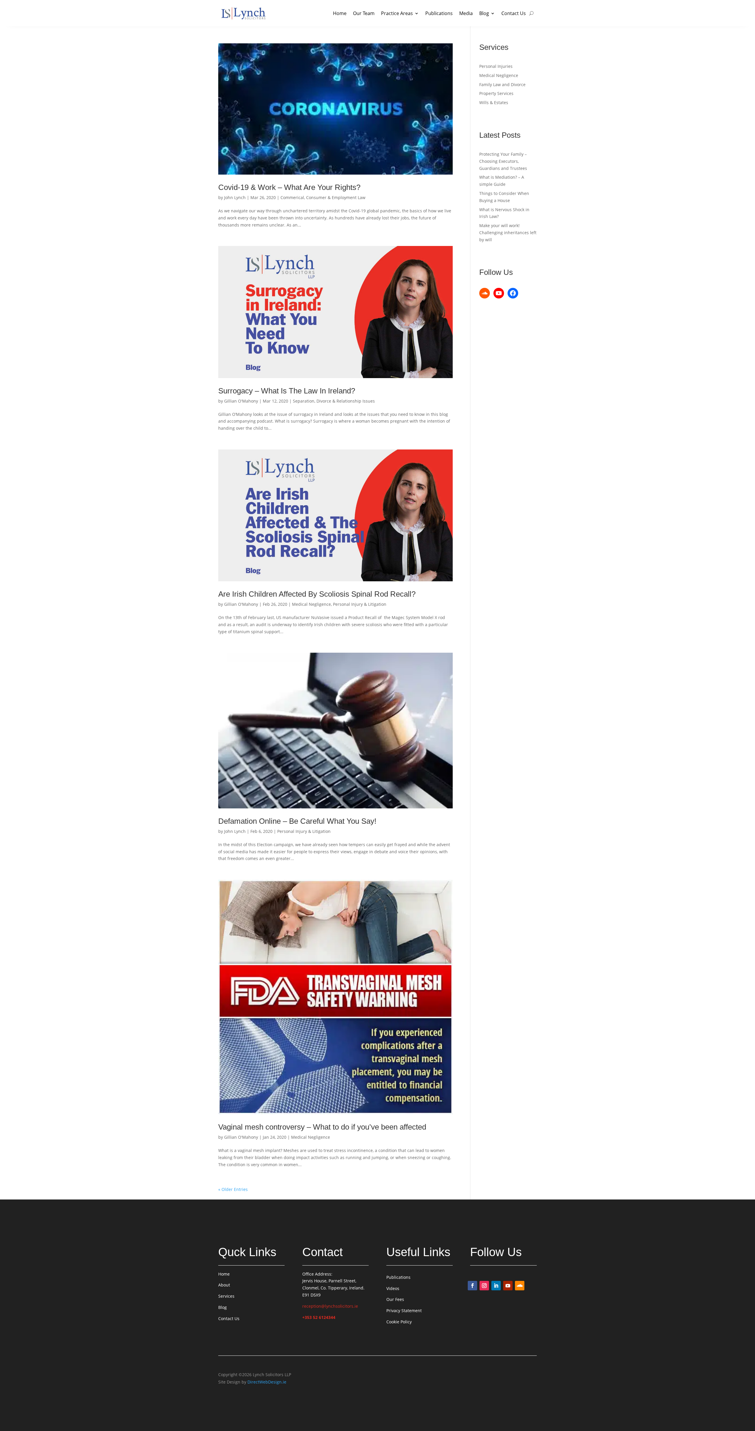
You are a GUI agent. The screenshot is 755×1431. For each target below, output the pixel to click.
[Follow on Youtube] (508, 1285)
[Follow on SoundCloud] (519, 1285)
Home (340, 13)
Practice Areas (397, 13)
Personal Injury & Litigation (359, 604)
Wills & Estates (493, 102)
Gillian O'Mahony (241, 401)
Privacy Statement (404, 1310)
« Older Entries (233, 1189)
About (224, 1285)
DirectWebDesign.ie (266, 1382)
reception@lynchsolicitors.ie (330, 1306)
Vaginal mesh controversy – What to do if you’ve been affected (322, 1127)
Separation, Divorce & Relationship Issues (334, 401)
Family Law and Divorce (502, 84)
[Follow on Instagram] (484, 1285)
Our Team (364, 13)
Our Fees (395, 1299)
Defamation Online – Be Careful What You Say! (297, 821)
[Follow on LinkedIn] (496, 1285)
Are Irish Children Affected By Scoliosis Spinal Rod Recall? (317, 594)
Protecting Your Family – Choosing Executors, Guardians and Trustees (503, 161)
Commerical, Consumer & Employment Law (322, 197)
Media (466, 13)
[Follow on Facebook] (472, 1285)
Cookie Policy (399, 1322)
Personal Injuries (496, 66)
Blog (484, 13)
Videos (392, 1288)
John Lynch (235, 197)
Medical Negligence (311, 604)
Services (226, 1296)
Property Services (496, 93)
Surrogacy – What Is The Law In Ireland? (286, 390)
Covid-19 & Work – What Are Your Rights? (289, 187)
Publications (439, 13)
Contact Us (513, 13)
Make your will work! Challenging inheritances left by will (507, 232)
